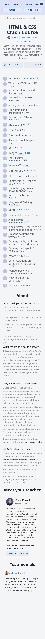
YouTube (17, 548)
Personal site (28, 546)
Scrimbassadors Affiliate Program (19, 459)
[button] (33, 10)
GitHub (9, 548)
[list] (23, 182)
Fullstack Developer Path (16, 538)
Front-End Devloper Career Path (26, 442)
